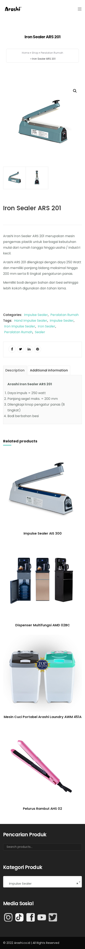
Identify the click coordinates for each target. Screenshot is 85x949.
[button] (75, 91)
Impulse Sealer (36, 314)
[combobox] (42, 882)
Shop (35, 53)
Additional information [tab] (49, 370)
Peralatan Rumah (52, 53)
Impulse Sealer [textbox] (42, 883)
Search (73, 848)
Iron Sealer (46, 326)
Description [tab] (15, 370)
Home (25, 53)
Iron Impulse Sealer (19, 326)
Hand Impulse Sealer (30, 320)
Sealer (40, 332)
